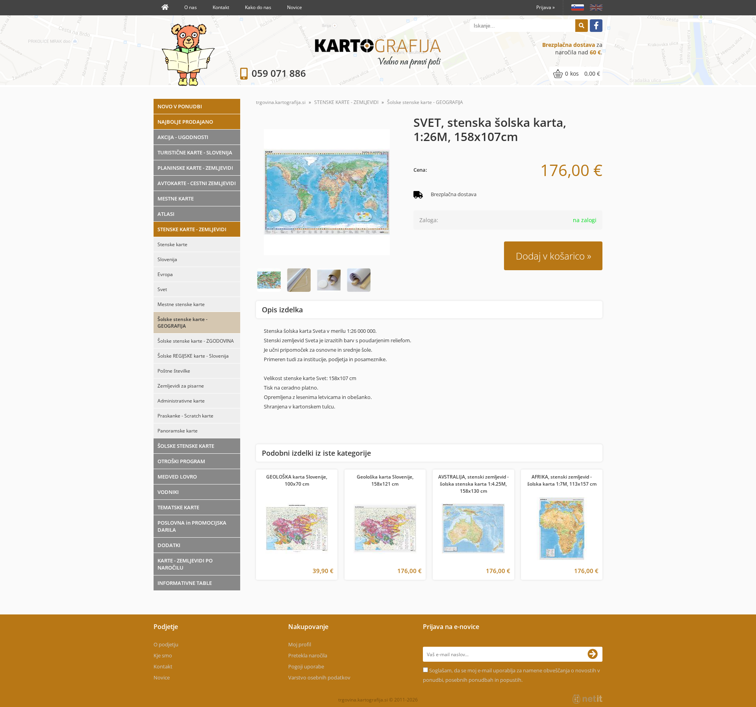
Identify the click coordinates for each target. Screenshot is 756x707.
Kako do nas (258, 7)
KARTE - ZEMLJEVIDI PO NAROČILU (185, 564)
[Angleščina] (593, 7)
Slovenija (167, 259)
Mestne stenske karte (181, 304)
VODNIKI (168, 491)
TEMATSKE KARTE (178, 507)
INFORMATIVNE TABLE (185, 582)
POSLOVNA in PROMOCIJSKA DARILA (192, 526)
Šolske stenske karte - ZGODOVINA (196, 341)
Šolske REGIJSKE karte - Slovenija (193, 356)
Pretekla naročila (307, 655)
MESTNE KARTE (176, 198)
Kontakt (221, 7)
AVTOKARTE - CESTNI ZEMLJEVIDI (197, 183)
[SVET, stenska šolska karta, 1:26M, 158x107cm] (327, 192)
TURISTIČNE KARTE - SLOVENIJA (195, 152)
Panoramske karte (178, 430)
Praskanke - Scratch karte (185, 415)
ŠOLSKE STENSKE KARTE (186, 445)
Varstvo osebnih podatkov (319, 677)
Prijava (545, 7)
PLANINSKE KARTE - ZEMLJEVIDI (195, 167)
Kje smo (163, 655)
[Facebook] (596, 25)
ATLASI (166, 213)
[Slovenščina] (574, 7)
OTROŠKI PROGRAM (181, 461)
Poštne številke (174, 370)
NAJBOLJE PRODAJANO (185, 121)
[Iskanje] (581, 25)
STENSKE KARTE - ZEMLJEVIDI (192, 229)
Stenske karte (172, 244)
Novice (294, 7)
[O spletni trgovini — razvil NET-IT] (587, 699)
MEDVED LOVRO (177, 476)
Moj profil (299, 644)
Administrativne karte (181, 400)
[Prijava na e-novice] (594, 654)
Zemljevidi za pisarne (181, 385)
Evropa (165, 274)
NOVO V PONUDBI (180, 106)
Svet (162, 289)
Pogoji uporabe (306, 666)
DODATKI (169, 545)
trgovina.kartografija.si (281, 102)
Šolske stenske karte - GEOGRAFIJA (183, 322)
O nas (190, 7)
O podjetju (166, 644)
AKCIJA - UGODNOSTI (183, 137)
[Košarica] (575, 74)
